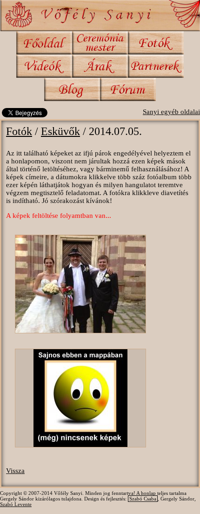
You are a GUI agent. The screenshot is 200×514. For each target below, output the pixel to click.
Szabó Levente (16, 504)
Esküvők (60, 131)
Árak (100, 66)
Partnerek (156, 66)
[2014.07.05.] (80, 288)
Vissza (15, 470)
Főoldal (44, 42)
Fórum (128, 89)
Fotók (156, 42)
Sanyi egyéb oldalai (171, 111)
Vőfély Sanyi (100, 15)
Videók (44, 66)
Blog (72, 89)
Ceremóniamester (100, 42)
